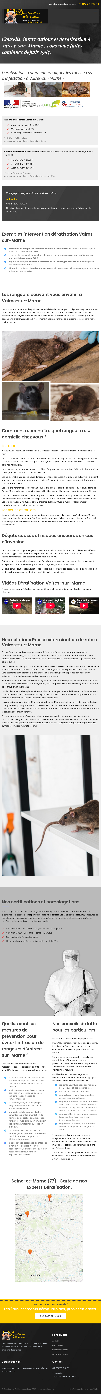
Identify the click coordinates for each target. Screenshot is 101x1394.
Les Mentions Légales (45, 1389)
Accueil (55, 1341)
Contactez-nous (50, 1316)
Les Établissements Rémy (22, 1389)
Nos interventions (60, 1350)
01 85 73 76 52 (88, 4)
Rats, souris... (58, 1345)
